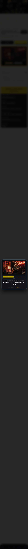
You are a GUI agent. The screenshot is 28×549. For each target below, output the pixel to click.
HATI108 (17, 287)
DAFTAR (8, 277)
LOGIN (19, 277)
